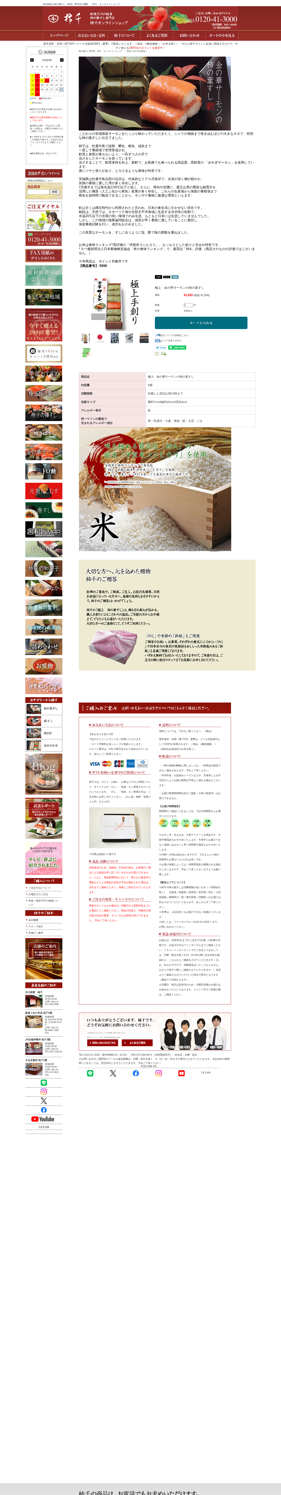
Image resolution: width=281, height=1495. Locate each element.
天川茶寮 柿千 (34, 992)
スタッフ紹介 (35, 926)
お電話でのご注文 (38, 894)
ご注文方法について (39, 888)
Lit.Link (205, 1072)
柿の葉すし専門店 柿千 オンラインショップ (100, 51)
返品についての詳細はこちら (173, 335)
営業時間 (49, 996)
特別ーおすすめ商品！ (137, 51)
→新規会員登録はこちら (38, 180)
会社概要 (33, 920)
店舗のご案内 (35, 932)
